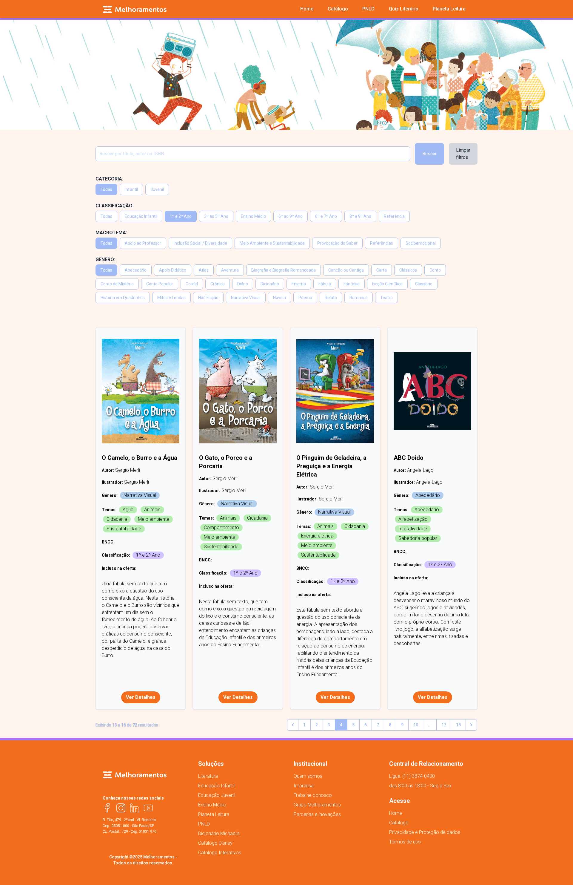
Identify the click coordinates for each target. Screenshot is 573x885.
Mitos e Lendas (171, 297)
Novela (279, 297)
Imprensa (304, 785)
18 (458, 724)
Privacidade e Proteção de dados (424, 832)
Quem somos (308, 776)
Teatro (386, 297)
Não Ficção (208, 297)
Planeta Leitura (213, 814)
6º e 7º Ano (326, 216)
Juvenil (157, 189)
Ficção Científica (387, 283)
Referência (394, 216)
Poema (305, 297)
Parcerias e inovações (317, 814)
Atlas (204, 270)
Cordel (192, 283)
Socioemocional (421, 243)
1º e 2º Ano (181, 216)
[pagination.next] (471, 725)
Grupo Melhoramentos (317, 805)
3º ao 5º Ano (216, 216)
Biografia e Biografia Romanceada (283, 270)
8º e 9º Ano (360, 216)
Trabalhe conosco (313, 795)
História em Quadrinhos (123, 297)
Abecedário (136, 270)
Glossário (423, 283)
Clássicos (408, 270)
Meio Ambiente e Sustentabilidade (272, 243)
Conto (435, 270)
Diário (242, 283)
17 (443, 724)
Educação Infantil (141, 216)
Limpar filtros (463, 153)
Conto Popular (159, 283)
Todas (106, 189)
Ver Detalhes (140, 697)
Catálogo (399, 823)
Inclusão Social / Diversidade (200, 243)
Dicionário (270, 283)
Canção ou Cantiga (346, 270)
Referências (381, 243)
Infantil (131, 189)
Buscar (429, 154)
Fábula (324, 283)
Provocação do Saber (337, 243)
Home (395, 813)
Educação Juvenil (216, 795)
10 (415, 724)
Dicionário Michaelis (219, 833)
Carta (381, 270)
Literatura (208, 776)
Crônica (217, 283)
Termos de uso (405, 842)
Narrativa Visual (246, 297)
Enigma (299, 283)
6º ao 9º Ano (290, 216)
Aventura (230, 270)
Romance (358, 297)
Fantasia (352, 283)
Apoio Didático (172, 270)
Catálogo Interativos (219, 852)
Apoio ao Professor (143, 243)
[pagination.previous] (292, 725)
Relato (331, 297)
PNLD (204, 824)
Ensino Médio (253, 216)
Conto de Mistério (117, 283)
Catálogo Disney (215, 843)
